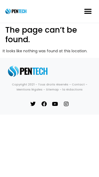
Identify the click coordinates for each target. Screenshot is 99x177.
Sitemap (52, 89)
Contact (78, 84)
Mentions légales (30, 89)
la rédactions (72, 89)
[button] (88, 11)
